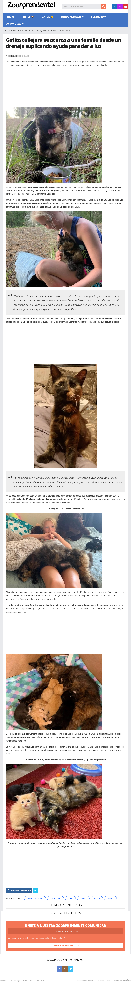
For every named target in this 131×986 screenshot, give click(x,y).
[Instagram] (65, 969)
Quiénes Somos (103, 980)
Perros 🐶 (28, 16)
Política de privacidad (122, 980)
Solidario (97, 16)
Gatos (53, 30)
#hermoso (110, 898)
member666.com (14, 56)
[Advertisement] (65, 87)
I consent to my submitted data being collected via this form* (38, 938)
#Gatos (70, 898)
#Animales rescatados (35, 898)
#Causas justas (55, 898)
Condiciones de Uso (85, 980)
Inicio (10, 16)
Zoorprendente (6, 980)
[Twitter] (70, 969)
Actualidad (13, 23)
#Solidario (83, 898)
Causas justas (40, 30)
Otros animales (71, 16)
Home (5, 30)
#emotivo (96, 898)
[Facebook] (59, 969)
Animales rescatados (20, 30)
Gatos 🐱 (47, 16)
